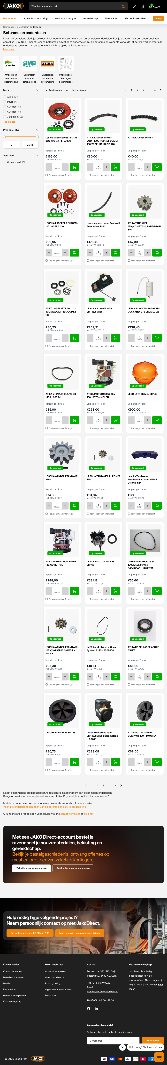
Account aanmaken (55, 971)
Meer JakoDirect (54, 964)
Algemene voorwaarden (58, 989)
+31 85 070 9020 (100, 982)
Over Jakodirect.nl (55, 977)
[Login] (134, 6)
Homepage (8, 27)
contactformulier (70, 813)
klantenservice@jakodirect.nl (102, 991)
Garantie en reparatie (14, 995)
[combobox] (78, 6)
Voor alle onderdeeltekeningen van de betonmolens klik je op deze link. (44, 806)
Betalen (7, 983)
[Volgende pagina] (161, 90)
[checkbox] (20, 96)
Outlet (158, 18)
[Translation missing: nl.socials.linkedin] (96, 1008)
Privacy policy (52, 983)
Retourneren (9, 989)
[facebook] (88, 1008)
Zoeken (123, 6)
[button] (20, 90)
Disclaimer (50, 995)
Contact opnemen (12, 971)
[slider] (4, 137)
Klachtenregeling (12, 1001)
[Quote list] (142, 7)
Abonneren (152, 1040)
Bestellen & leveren (13, 977)
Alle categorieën (9, 18)
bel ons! (88, 813)
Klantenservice (11, 964)
